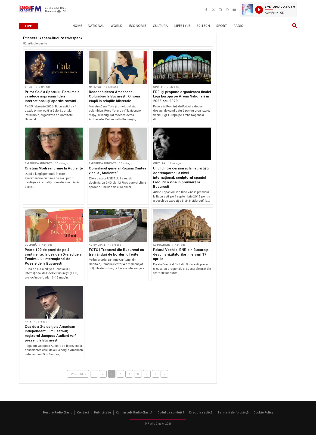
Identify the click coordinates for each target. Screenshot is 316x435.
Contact (83, 412)
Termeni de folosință (233, 412)
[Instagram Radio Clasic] (220, 9)
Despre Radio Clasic (57, 412)
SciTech (203, 25)
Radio (238, 25)
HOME (77, 25)
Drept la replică (201, 412)
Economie (137, 25)
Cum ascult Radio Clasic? (134, 412)
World (117, 25)
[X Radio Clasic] (213, 9)
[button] (268, 10)
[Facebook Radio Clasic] (206, 9)
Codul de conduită (171, 412)
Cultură (160, 25)
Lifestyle (182, 25)
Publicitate (102, 412)
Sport (221, 25)
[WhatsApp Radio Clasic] (227, 9)
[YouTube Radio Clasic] (234, 9)
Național (96, 25)
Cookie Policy (263, 412)
